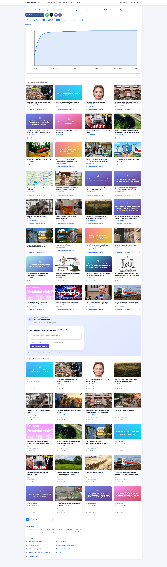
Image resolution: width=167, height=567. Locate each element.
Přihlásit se (123, 2)
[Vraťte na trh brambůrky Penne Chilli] (39, 154)
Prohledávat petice (50, 2)
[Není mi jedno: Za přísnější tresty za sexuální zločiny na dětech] (68, 98)
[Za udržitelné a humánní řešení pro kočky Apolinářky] (39, 98)
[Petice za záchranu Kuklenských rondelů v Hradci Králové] (98, 212)
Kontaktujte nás (62, 2)
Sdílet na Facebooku (36, 15)
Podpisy (54, 20)
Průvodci (29, 538)
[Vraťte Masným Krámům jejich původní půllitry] (68, 212)
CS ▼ (41, 2)
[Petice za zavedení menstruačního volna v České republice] (98, 184)
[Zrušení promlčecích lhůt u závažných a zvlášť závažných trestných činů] (98, 241)
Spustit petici (134, 2)
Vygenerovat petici (40, 346)
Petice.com (31, 2)
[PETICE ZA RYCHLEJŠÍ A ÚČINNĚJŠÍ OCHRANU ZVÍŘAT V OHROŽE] (68, 184)
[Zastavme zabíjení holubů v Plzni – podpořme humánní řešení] (127, 241)
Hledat (78, 2)
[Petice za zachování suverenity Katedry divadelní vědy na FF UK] (39, 298)
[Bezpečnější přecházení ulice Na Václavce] (39, 184)
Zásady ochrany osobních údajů (73, 20)
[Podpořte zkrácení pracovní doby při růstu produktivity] (68, 269)
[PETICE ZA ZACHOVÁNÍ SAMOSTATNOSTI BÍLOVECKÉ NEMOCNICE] (39, 241)
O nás (70, 2)
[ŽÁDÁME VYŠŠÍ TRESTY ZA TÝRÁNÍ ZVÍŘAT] (39, 212)
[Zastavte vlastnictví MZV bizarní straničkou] (68, 127)
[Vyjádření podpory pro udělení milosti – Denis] (98, 127)
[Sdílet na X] (51, 15)
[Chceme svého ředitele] (68, 240)
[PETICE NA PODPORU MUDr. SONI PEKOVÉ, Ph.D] (98, 98)
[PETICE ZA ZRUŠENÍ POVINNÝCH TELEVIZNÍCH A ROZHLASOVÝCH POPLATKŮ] (68, 155)
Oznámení (40, 20)
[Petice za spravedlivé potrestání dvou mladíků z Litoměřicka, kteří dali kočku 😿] (127, 212)
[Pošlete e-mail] (56, 15)
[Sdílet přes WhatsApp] (47, 15)
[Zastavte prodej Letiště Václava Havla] (127, 154)
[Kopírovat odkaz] (60, 15)
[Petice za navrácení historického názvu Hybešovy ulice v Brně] (39, 269)
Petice (29, 20)
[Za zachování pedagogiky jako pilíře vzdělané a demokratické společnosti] (127, 269)
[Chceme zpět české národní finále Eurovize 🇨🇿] (68, 298)
